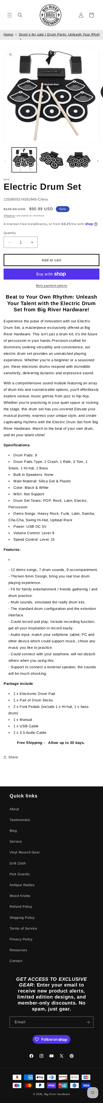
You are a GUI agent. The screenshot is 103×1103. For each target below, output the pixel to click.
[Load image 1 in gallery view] (24, 159)
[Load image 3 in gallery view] (78, 159)
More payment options (51, 285)
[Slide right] (97, 161)
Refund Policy (21, 906)
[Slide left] (5, 161)
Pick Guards (20, 874)
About (14, 809)
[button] (9, 15)
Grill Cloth (18, 863)
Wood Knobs (20, 896)
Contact (16, 961)
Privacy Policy (21, 939)
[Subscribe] (88, 1022)
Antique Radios (22, 885)
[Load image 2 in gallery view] (51, 159)
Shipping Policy (22, 917)
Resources (18, 950)
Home (8, 34)
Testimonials (20, 820)
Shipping (9, 215)
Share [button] (13, 757)
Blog (13, 831)
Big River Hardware (57, 1094)
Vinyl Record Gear (25, 852)
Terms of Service (23, 928)
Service (16, 841)
